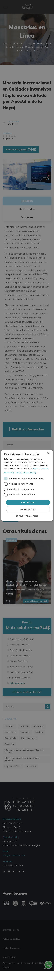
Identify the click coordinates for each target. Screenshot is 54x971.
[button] (27, 472)
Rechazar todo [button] (28, 509)
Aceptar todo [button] (28, 502)
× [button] (48, 453)
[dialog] (27, 485)
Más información (40, 468)
